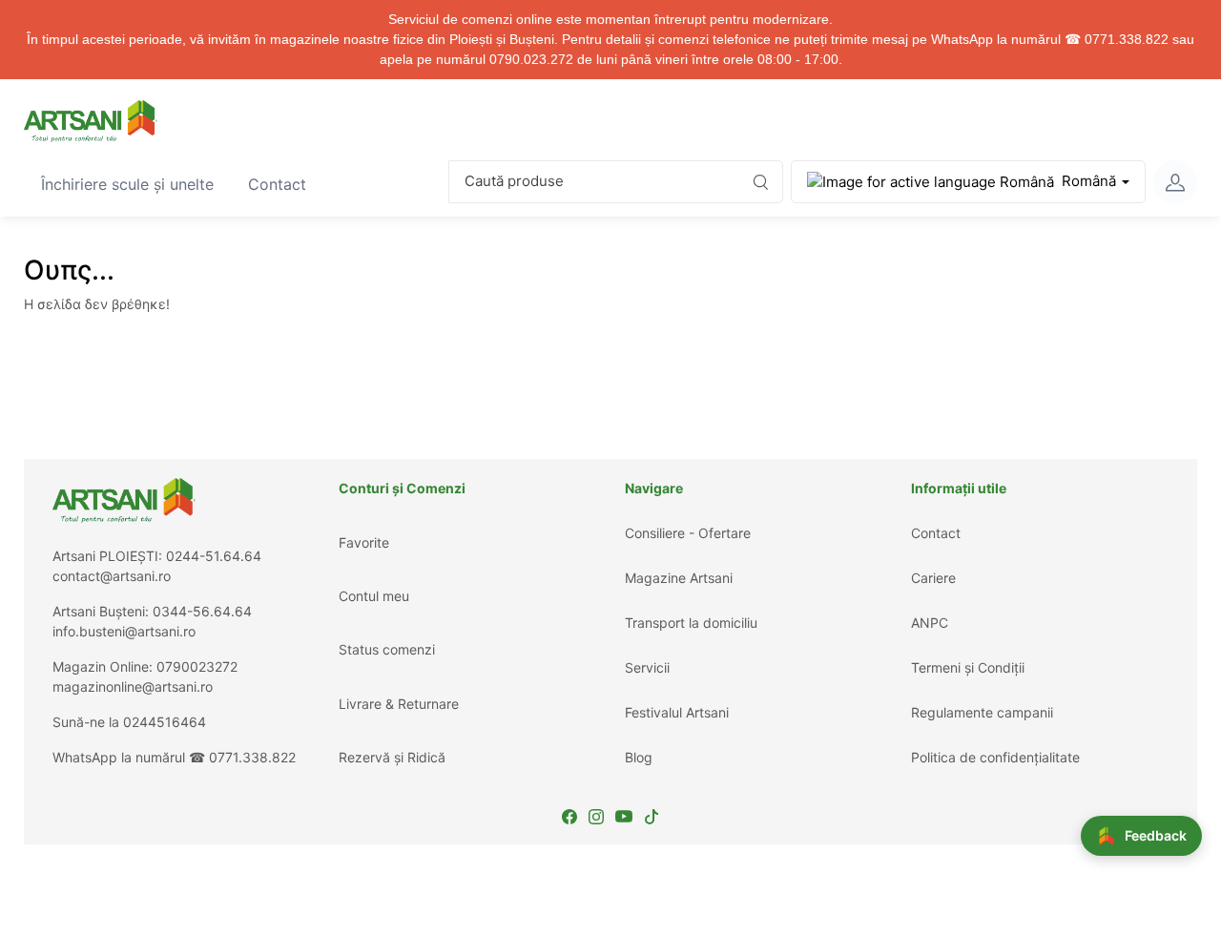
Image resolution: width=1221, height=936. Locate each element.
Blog (638, 757)
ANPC (929, 622)
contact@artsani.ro (111, 576)
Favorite (364, 542)
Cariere (933, 578)
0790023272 (197, 666)
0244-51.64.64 (213, 556)
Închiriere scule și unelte (135, 184)
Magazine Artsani (679, 578)
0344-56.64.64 (202, 611)
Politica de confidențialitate (995, 757)
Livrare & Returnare (399, 704)
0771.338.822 (252, 757)
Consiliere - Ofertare (688, 533)
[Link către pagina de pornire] (90, 121)
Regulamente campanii (982, 712)
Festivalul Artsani (677, 712)
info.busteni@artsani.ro (124, 631)
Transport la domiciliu (691, 622)
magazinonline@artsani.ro (132, 686)
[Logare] (1175, 182)
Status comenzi (387, 649)
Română (1089, 181)
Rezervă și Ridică (392, 757)
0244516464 (164, 722)
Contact (285, 184)
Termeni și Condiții (967, 667)
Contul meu (374, 596)
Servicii (647, 667)
